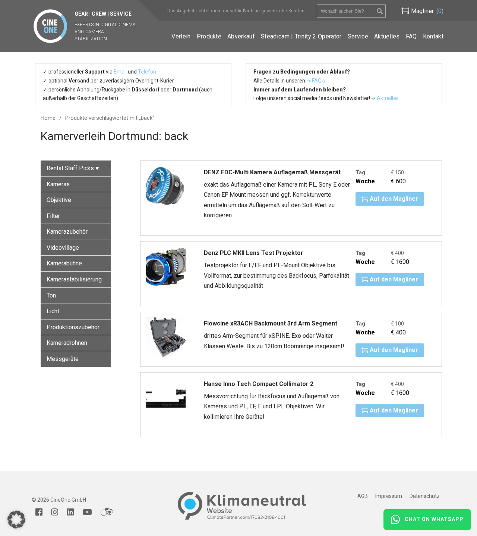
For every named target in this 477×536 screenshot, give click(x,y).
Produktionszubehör (73, 327)
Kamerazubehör (67, 231)
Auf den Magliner (393, 198)
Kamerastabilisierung (74, 279)
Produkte (209, 36)
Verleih (180, 36)
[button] (16, 519)
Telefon (147, 72)
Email (120, 72)
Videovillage (63, 247)
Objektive (59, 199)
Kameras (58, 184)
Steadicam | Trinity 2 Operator (301, 36)
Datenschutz (425, 496)
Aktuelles (387, 36)
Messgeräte (63, 358)
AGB (362, 496)
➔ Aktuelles (384, 98)
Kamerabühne (64, 263)
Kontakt (433, 36)
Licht (53, 311)
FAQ (411, 36)
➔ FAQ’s (315, 81)
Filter (53, 215)
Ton (51, 295)
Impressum (388, 496)
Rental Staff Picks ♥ (73, 168)
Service (358, 36)
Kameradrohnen (67, 342)
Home (48, 118)
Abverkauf (241, 36)
